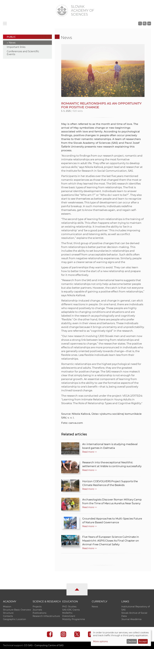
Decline (132, 641)
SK (149, 23)
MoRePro (67, 613)
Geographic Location (14, 619)
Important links (16, 47)
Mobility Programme (73, 619)
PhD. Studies (69, 606)
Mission (7, 606)
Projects (37, 606)
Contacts (8, 616)
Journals (37, 609)
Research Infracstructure (46, 616)
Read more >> (89, 451)
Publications (39, 613)
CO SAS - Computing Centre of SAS (43, 645)
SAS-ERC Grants (71, 609)
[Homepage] (62, 11)
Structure (8, 613)
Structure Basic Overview (17, 609)
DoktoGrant (68, 616)
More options (100, 641)
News (12, 42)
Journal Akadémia (131, 619)
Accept (143, 641)
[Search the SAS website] (140, 23)
